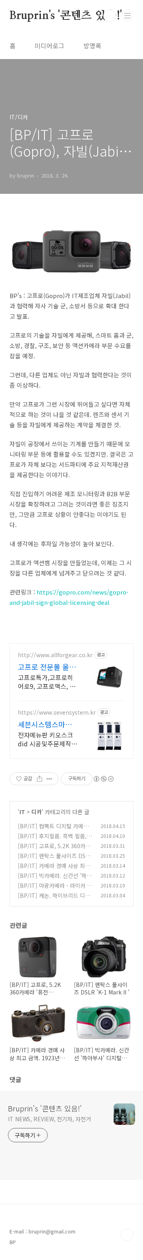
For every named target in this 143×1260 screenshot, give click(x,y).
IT (22, 812)
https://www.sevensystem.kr (57, 712)
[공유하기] (39, 779)
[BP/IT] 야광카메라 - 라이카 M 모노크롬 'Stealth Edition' (54, 889)
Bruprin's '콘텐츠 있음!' (66, 15)
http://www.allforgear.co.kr (55, 655)
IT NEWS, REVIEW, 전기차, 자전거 (49, 1119)
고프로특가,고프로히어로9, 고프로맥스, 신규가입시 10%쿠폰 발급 (47, 681)
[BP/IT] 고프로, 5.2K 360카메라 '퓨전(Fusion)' (54, 850)
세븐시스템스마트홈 (45, 724)
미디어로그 (49, 45)
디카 (36, 812)
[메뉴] (127, 15)
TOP (127, 1234)
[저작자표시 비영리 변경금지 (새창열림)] (103, 779)
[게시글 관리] (49, 779)
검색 (110, 16)
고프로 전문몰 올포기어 (47, 666)
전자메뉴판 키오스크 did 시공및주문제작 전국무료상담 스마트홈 (45, 739)
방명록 (92, 45)
